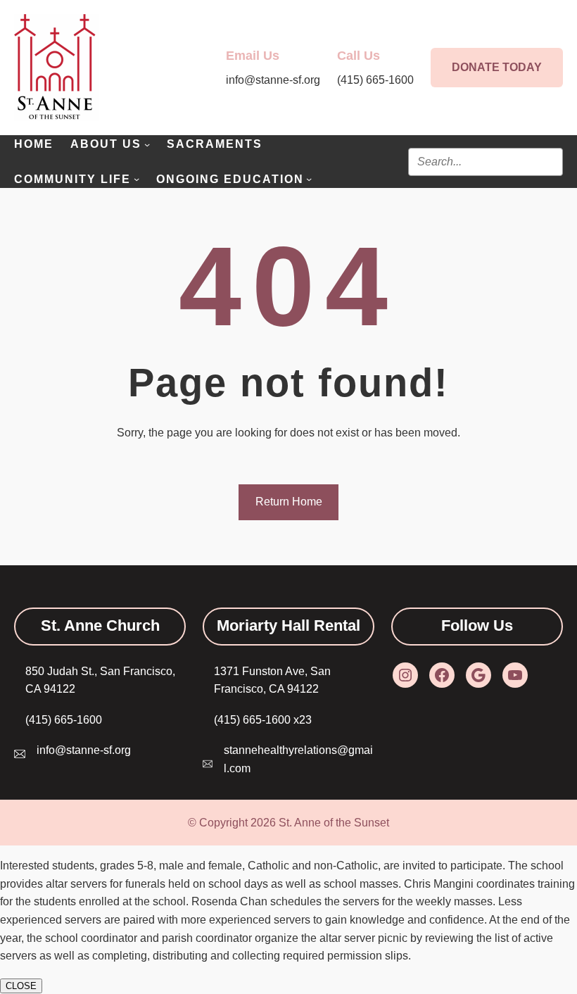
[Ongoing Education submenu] (309, 179)
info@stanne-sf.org (84, 750)
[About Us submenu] (147, 144)
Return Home (288, 502)
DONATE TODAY (497, 67)
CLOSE (21, 986)
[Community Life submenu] (136, 179)
